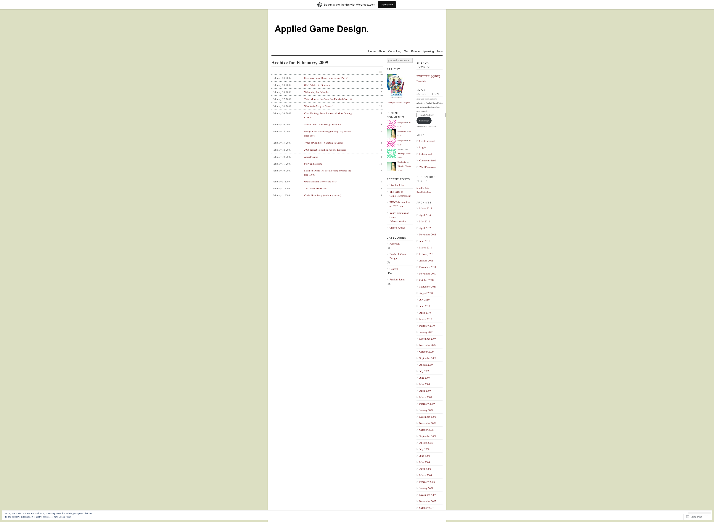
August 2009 (426, 364)
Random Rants (397, 279)
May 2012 (424, 221)
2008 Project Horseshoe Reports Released (327, 149)
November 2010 (427, 273)
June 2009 (424, 377)
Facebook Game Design (398, 256)
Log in (422, 147)
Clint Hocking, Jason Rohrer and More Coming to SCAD (327, 115)
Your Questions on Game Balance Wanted (399, 217)
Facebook (395, 243)
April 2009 (425, 390)
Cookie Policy (65, 516)
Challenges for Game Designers (398, 102)
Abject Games (327, 156)
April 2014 (425, 215)
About (381, 51)
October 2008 (426, 429)
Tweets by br (421, 81)
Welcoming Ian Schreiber (327, 92)
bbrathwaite (402, 131)
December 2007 (427, 495)
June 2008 (424, 455)
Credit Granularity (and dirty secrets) (327, 195)
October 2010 (426, 280)
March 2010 (425, 319)
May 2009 (424, 384)
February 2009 (427, 403)
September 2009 (427, 358)
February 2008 (427, 482)
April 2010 (425, 312)
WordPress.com (427, 167)
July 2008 (424, 449)
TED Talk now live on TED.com (400, 204)
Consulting (394, 51)
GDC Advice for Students (327, 85)
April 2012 (425, 228)
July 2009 (424, 371)
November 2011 (427, 234)
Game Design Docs (423, 192)
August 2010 (426, 293)
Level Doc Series (422, 188)
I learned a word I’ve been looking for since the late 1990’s (327, 172)
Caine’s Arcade (397, 227)
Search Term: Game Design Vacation (327, 124)
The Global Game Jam (327, 188)
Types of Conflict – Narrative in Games (327, 142)
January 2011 (426, 260)
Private (415, 51)
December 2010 (427, 267)
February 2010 (427, 325)
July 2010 (424, 299)
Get (406, 51)
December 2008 (427, 416)
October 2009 (426, 351)
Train (440, 51)
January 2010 (426, 332)
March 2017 (425, 208)
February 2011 (427, 254)
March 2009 (425, 397)
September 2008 (427, 436)
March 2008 (425, 475)
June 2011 (424, 241)
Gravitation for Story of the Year (327, 181)
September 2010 (427, 286)
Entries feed (425, 154)
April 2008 (425, 468)
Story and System (327, 163)
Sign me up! (424, 120)
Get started (387, 4)
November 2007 (427, 501)
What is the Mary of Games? (327, 106)
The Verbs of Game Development (400, 193)
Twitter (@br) (428, 76)
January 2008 (426, 488)
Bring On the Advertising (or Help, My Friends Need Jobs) (327, 133)
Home (372, 51)
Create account (427, 141)
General (394, 269)
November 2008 (427, 423)
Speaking (428, 51)
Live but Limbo (398, 185)
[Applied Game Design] (357, 29)
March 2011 (425, 247)
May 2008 (424, 462)
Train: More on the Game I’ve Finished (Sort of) (327, 99)
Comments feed (427, 160)
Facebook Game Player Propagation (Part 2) (327, 78)
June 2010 (424, 306)
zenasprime (402, 122)
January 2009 (426, 410)
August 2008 (426, 442)
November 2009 (427, 345)
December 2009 (427, 338)
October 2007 (426, 508)
